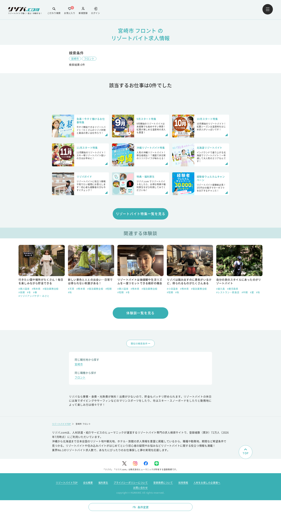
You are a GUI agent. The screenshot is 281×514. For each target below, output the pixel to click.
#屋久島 (220, 288)
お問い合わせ (140, 487)
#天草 (71, 288)
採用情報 (183, 482)
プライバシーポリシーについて (131, 482)
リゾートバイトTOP (61, 423)
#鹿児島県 (232, 288)
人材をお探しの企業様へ (207, 482)
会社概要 (88, 482)
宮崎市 (75, 58)
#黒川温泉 (24, 288)
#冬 (29, 292)
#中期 (245, 292)
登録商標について (163, 482)
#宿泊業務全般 (51, 288)
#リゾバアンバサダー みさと (34, 295)
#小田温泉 (172, 288)
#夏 (252, 292)
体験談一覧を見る (140, 313)
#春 (35, 292)
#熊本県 (36, 288)
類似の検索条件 (139, 343)
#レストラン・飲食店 (227, 292)
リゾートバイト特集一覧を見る (140, 213)
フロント (89, 58)
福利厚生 (103, 482)
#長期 (22, 292)
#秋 (70, 292)
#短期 (109, 288)
